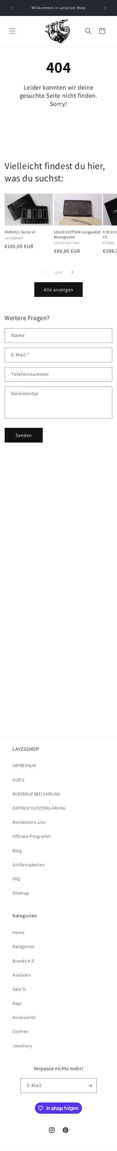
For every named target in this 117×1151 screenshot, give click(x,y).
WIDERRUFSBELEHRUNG (36, 794)
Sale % (19, 989)
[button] (12, 31)
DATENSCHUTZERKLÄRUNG (39, 808)
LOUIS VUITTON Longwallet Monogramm (77, 234)
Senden (24, 435)
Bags (17, 1003)
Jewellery (22, 1046)
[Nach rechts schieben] (72, 272)
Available (21, 975)
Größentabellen (28, 865)
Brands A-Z (23, 961)
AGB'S (18, 780)
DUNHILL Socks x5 (20, 232)
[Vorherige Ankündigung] (11, 8)
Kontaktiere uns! (29, 822)
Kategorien (23, 946)
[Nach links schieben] (45, 272)
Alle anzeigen (58, 290)
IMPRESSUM (24, 765)
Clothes (20, 1031)
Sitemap (20, 893)
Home (18, 932)
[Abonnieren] (89, 1085)
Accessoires (24, 1017)
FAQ (16, 879)
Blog (17, 850)
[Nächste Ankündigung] (105, 8)
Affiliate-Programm (31, 836)
